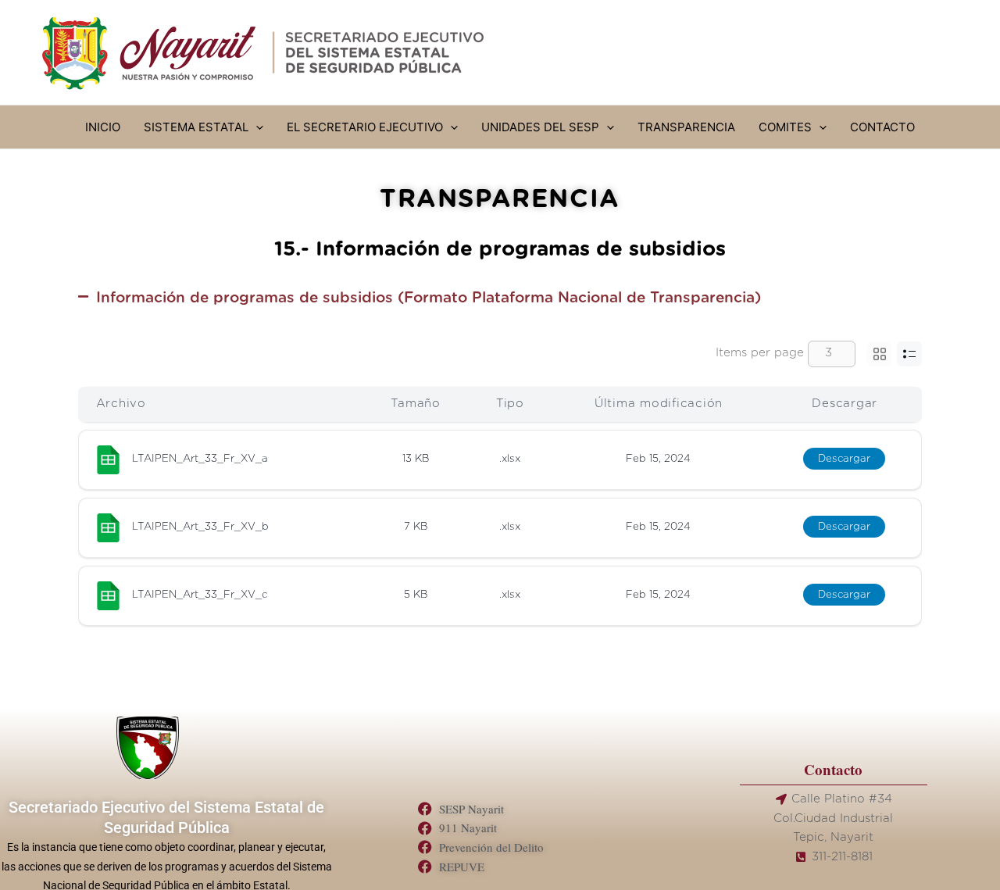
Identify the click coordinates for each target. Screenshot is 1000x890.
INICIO (102, 127)
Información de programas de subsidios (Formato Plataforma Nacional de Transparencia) (428, 298)
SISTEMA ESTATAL (196, 127)
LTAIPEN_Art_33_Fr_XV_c (199, 595)
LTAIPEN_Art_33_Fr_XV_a (200, 459)
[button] (255, 126)
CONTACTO (882, 127)
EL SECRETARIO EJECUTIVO (365, 127)
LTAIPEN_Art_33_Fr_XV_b (200, 527)
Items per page (760, 353)
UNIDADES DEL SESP (540, 127)
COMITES (785, 127)
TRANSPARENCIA (686, 127)
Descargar (844, 459)
